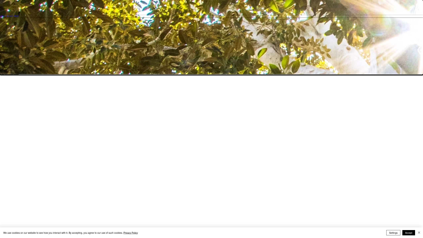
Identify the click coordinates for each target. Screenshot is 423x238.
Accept (408, 232)
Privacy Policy (130, 232)
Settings (393, 232)
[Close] (419, 232)
